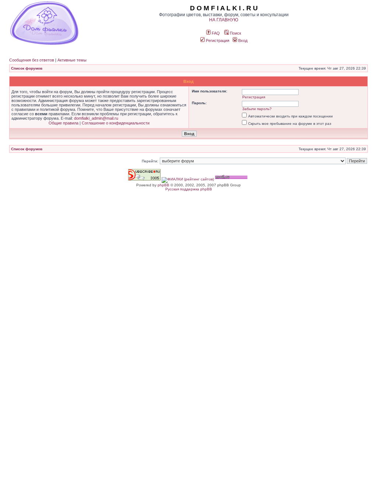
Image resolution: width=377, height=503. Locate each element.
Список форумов (26, 68)
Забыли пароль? (257, 109)
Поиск (235, 33)
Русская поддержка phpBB (188, 189)
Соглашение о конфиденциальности (115, 123)
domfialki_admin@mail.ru (96, 118)
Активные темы (72, 60)
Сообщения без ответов (31, 60)
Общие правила (63, 123)
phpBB (163, 185)
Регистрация (217, 40)
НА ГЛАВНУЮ (223, 19)
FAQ (215, 33)
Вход (242, 40)
